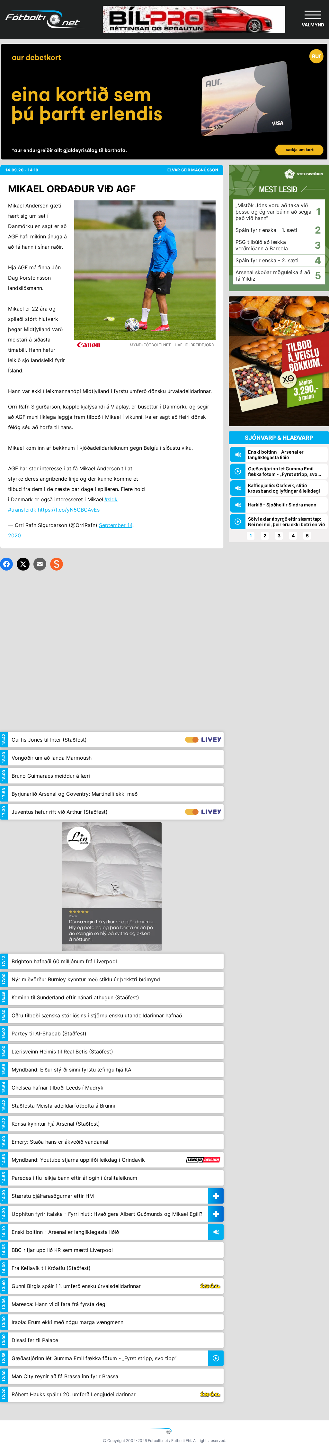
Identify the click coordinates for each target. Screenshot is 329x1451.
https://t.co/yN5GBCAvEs (69, 509)
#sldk (111, 499)
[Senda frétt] (39, 564)
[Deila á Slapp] (56, 564)
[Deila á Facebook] (6, 564)
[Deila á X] (23, 564)
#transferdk (22, 509)
